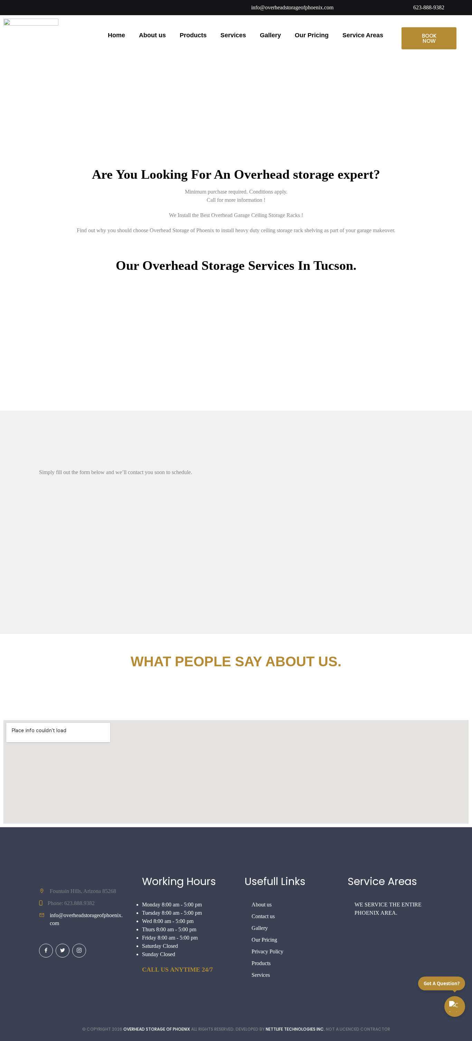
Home (116, 35)
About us (152, 35)
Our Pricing (312, 35)
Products (193, 35)
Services (233, 35)
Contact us (263, 916)
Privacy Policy (267, 951)
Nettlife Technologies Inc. (295, 1029)
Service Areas (362, 35)
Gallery (270, 35)
